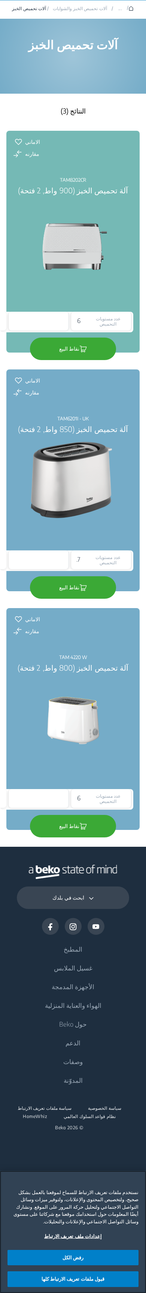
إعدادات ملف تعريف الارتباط (72, 1236)
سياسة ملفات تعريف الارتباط (45, 1108)
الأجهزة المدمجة (73, 986)
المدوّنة (73, 1080)
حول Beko (73, 1024)
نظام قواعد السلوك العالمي (90, 1116)
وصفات (73, 1061)
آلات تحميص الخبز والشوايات (80, 8)
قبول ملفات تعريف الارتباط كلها (73, 1279)
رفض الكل (73, 1257)
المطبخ (73, 949)
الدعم (73, 1043)
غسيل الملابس (73, 968)
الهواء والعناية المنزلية (73, 1005)
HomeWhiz (35, 1116)
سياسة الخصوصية (104, 1108)
